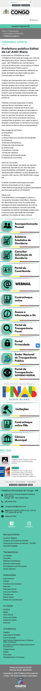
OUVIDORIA (25, 5)
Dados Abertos (9, 569)
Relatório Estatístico (11, 561)
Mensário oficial (9, 589)
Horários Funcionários (12, 584)
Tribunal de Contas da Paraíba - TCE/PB (19, 543)
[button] (30, 2)
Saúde (5, 652)
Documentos (8, 578)
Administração (9, 638)
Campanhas (8, 594)
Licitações (7, 556)
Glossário (7, 558)
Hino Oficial (8, 615)
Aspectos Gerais (10, 620)
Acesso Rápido (20, 26)
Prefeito (6, 632)
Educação (7, 654)
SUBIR (30, 485)
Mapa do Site (10, 516)
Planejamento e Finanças (13, 657)
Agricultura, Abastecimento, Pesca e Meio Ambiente (18, 641)
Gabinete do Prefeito (11, 635)
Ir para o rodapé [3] (31, 481)
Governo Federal (10, 538)
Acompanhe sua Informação (15, 566)
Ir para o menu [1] (9, 481)
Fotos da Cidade (10, 617)
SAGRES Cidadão (10, 546)
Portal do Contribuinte (12, 600)
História (6, 609)
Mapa (5, 612)
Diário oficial (8, 597)
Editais (6, 581)
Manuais (6, 586)
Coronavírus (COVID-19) (13, 33)
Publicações (14, 31)
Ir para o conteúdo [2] (20, 481)
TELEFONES (16, 5)
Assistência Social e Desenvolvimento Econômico (19, 645)
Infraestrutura (9, 649)
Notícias (6, 623)
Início (4, 31)
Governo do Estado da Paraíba (15, 541)
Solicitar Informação (11, 564)
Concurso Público (10, 592)
